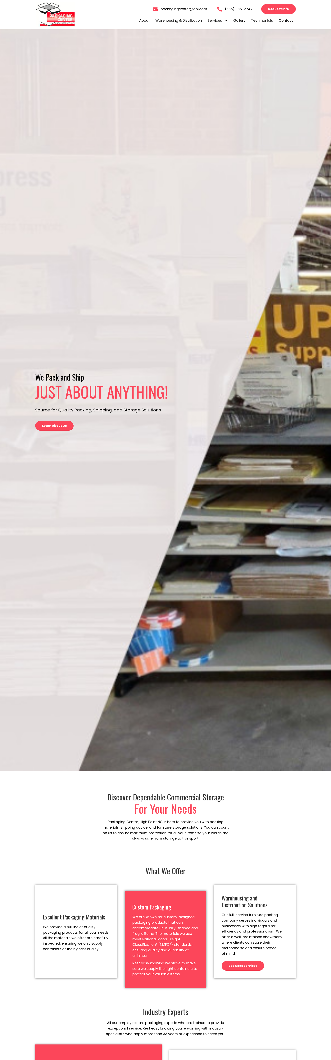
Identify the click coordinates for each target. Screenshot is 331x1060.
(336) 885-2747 (238, 9)
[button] (278, 9)
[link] (144, 20)
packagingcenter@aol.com (184, 9)
